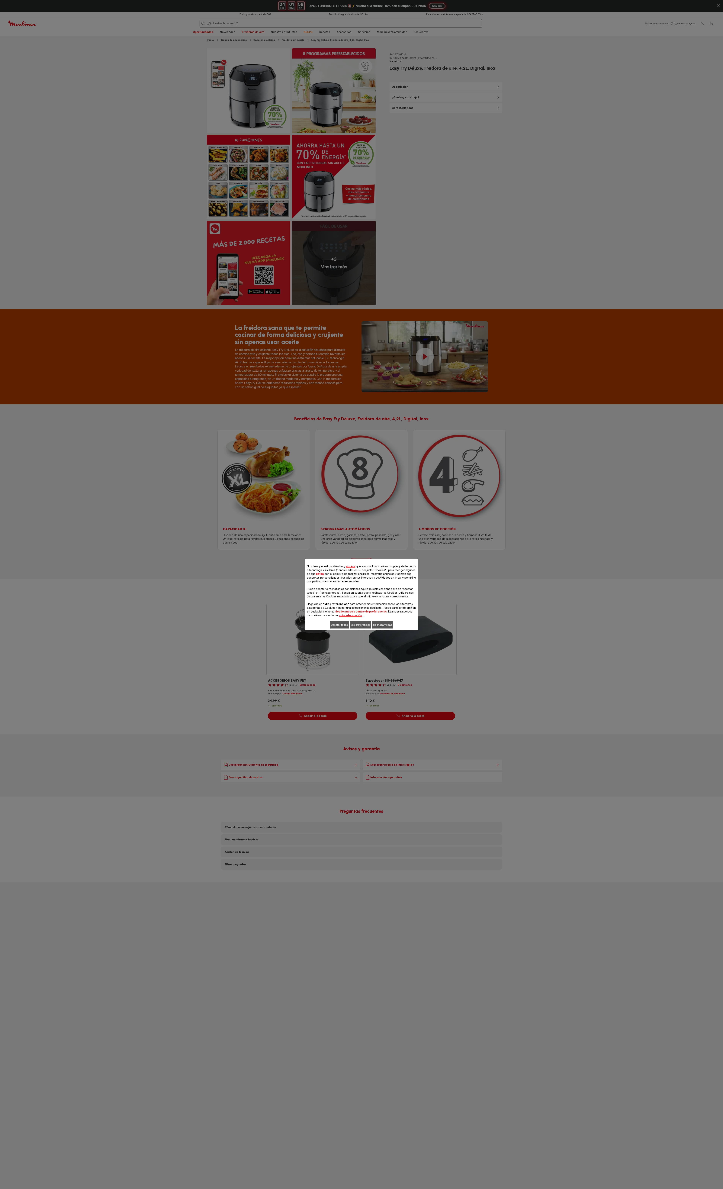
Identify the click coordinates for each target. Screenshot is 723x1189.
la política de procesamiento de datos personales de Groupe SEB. (308, 645)
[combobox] (294, 583)
